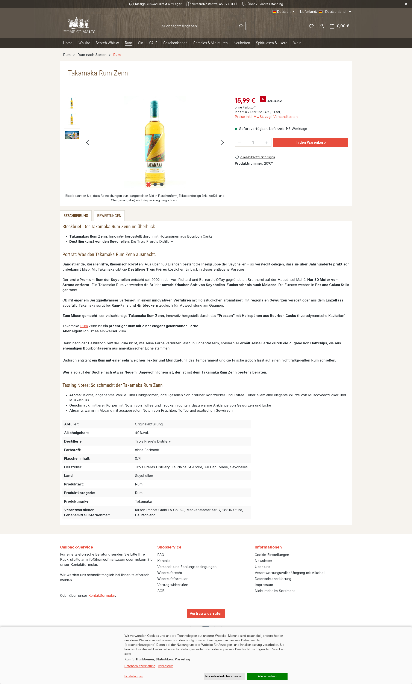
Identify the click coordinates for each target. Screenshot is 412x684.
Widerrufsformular (172, 579)
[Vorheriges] (87, 142)
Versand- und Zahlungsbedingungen (187, 567)
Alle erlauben (267, 676)
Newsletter (263, 561)
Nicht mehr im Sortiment (275, 591)
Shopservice (169, 547)
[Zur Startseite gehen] (79, 25)
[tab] (76, 215)
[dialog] (206, 655)
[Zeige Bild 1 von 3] (148, 184)
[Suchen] (240, 26)
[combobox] (198, 26)
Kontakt (163, 561)
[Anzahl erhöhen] (266, 142)
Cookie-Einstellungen (272, 555)
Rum (84, 326)
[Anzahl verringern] (239, 142)
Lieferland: (308, 11)
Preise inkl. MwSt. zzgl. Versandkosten (266, 117)
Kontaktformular (101, 595)
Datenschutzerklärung (273, 579)
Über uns (262, 567)
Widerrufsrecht (169, 573)
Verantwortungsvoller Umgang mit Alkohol (289, 573)
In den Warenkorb (311, 142)
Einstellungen (133, 676)
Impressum (264, 585)
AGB (161, 591)
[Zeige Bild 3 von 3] (162, 184)
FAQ (160, 555)
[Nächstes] (223, 142)
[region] (144, 142)
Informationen (268, 547)
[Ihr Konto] (322, 26)
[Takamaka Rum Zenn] (155, 142)
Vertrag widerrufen (172, 585)
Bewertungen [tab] (109, 215)
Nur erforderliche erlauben (224, 676)
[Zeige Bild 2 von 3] (155, 184)
